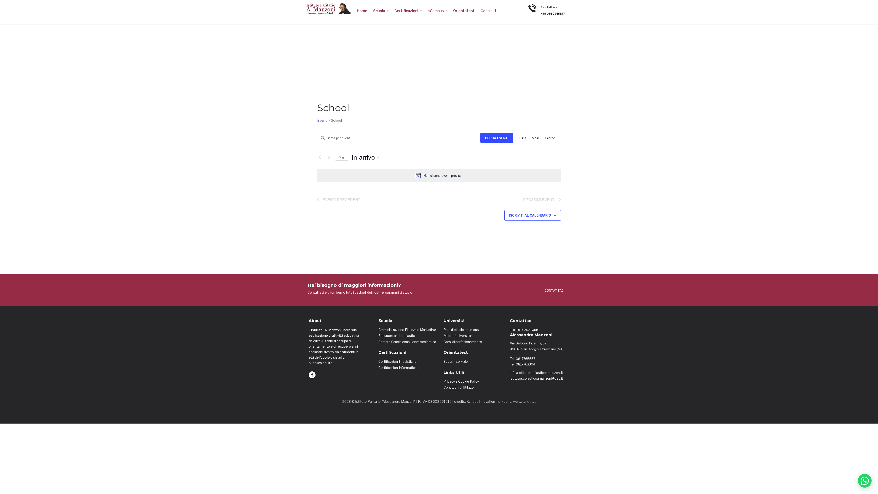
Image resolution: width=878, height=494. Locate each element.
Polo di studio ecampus (461, 330)
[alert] (439, 175)
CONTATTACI (554, 290)
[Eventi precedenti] (320, 157)
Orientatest (464, 11)
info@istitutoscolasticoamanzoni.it (536, 373)
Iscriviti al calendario (530, 215)
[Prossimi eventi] (329, 157)
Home (362, 11)
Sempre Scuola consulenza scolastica (407, 342)
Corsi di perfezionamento (463, 342)
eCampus (436, 11)
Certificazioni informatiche (398, 368)
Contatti (488, 11)
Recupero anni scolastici (396, 336)
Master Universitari (458, 336)
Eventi (322, 120)
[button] (865, 481)
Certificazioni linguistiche (397, 361)
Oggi (342, 157)
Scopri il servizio (456, 361)
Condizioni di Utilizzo (459, 387)
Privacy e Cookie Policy (461, 381)
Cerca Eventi (497, 138)
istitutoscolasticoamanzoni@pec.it (536, 378)
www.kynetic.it (524, 402)
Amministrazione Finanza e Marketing (407, 330)
